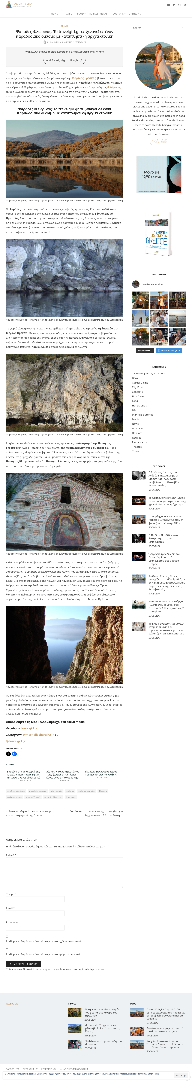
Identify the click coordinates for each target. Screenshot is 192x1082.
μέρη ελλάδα (56, 791)
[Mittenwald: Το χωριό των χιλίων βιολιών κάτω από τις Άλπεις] (74, 1028)
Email (10, 908)
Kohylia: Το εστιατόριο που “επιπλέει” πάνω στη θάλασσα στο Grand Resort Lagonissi (165, 1044)
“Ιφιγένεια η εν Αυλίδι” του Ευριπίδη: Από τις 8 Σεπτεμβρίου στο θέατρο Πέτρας (164, 559)
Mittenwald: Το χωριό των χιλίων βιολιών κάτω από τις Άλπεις (102, 1028)
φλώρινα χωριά (14, 797)
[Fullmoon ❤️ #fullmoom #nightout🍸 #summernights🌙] (140, 300)
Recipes (136, 437)
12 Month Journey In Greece (148, 373)
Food (80, 13)
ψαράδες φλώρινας (53, 797)
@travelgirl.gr (16, 741)
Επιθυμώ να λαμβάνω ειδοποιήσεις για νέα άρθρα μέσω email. (43, 954)
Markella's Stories (142, 414)
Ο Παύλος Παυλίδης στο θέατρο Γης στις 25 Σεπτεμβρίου (163, 538)
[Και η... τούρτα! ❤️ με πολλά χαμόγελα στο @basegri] (159, 337)
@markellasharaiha (37, 735)
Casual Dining (140, 382)
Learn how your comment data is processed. (79, 969)
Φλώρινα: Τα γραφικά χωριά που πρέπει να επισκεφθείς (101, 773)
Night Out (138, 428)
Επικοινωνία (48, 1068)
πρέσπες (70, 791)
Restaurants (139, 442)
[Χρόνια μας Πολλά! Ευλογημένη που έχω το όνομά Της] (140, 318)
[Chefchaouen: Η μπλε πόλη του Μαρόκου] (74, 1044)
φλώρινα (103, 791)
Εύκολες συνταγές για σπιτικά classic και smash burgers (165, 1030)
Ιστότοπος (12, 922)
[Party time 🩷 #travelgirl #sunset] (177, 318)
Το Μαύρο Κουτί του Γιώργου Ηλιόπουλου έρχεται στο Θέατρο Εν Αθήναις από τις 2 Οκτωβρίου (166, 606)
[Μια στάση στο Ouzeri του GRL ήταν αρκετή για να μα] (140, 337)
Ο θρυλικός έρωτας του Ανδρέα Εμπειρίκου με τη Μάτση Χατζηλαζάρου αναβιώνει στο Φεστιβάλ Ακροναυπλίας (163, 478)
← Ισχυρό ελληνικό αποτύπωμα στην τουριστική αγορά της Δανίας (28, 813)
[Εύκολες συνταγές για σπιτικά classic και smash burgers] (137, 1031)
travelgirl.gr (29, 728)
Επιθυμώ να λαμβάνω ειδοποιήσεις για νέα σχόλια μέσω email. (44, 941)
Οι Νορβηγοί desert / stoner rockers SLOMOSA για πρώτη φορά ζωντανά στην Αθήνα (165, 520)
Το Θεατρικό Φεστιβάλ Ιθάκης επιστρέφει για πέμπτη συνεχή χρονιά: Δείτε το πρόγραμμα (167, 501)
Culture (118, 13)
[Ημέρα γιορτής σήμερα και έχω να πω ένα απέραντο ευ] (177, 337)
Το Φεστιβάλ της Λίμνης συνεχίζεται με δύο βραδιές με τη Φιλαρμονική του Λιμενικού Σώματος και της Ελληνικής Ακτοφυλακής (166, 582)
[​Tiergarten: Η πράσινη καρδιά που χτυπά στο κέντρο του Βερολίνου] (74, 1012)
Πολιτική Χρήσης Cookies (148, 1074)
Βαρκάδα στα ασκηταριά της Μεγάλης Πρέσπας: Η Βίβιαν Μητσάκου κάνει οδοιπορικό (23, 774)
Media (136, 419)
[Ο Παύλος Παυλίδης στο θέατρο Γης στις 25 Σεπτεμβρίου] (139, 538)
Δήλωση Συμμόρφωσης (74, 1068)
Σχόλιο (11, 855)
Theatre (137, 446)
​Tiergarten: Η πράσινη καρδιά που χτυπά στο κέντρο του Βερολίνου (102, 1012)
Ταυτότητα (12, 1068)
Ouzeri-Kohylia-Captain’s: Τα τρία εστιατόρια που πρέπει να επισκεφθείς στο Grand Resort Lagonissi (166, 1014)
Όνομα (11, 894)
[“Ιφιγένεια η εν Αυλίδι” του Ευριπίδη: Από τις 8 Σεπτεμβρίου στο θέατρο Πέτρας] (139, 556)
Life (134, 410)
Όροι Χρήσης (30, 1068)
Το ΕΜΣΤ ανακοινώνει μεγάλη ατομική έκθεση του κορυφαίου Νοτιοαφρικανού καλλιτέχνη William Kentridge (166, 628)
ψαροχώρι (71, 797)
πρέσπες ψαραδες (86, 791)
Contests (137, 391)
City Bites (137, 387)
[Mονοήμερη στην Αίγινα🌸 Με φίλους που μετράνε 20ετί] (159, 318)
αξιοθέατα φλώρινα (16, 791)
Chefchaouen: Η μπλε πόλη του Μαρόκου (103, 1042)
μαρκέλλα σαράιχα (37, 791)
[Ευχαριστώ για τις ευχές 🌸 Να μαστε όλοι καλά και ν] (177, 300)
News (54, 13)
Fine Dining (138, 396)
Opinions (135, 13)
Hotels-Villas (98, 13)
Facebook (12, 1003)
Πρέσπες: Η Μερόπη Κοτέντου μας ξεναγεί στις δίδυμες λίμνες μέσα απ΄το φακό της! (62, 774)
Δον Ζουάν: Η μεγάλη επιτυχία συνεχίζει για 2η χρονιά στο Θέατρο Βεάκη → (96, 813)
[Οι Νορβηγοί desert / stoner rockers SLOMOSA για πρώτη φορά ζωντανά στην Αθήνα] (139, 519)
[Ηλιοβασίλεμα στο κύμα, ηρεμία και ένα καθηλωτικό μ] (159, 300)
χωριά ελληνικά (33, 797)
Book (135, 378)
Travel (67, 13)
